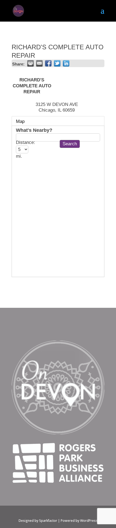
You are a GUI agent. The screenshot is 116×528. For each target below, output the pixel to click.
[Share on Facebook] (48, 63)
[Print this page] (30, 63)
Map (20, 121)
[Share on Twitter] (57, 63)
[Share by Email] (39, 63)
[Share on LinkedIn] (66, 63)
